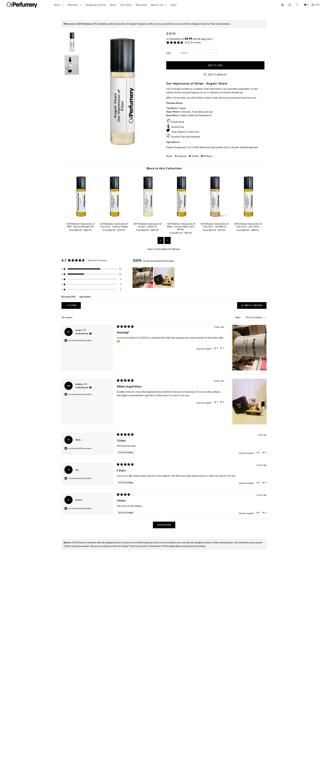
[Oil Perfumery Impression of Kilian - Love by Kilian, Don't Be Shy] (181, 218)
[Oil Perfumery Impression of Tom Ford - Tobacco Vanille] (114, 218)
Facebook (181, 156)
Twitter (195, 156)
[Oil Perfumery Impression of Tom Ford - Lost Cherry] (248, 218)
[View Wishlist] (297, 5)
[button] (215, 39)
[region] (154, 277)
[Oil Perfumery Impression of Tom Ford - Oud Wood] (214, 218)
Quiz (174, 5)
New (113, 5)
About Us (157, 5)
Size (168, 53)
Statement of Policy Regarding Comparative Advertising (177, 546)
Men (57, 5)
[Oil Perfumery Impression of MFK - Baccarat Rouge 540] (80, 218)
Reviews (141, 5)
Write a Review (255, 306)
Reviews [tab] (68, 297)
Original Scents (95, 5)
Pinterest (207, 156)
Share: (169, 156)
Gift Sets (126, 5)
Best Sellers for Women (168, 249)
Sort (238, 317)
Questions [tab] (85, 297)
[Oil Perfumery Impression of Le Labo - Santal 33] (147, 218)
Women (72, 5)
